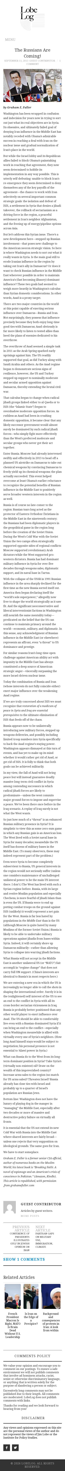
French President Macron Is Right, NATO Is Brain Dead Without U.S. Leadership (13, 1325)
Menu (10, 40)
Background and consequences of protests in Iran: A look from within (51, 1322)
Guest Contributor (42, 60)
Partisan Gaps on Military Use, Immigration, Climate (45, 1240)
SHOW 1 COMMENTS (24, 1259)
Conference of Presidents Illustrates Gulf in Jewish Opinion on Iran (20, 1242)
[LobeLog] (32, 18)
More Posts (30, 1216)
